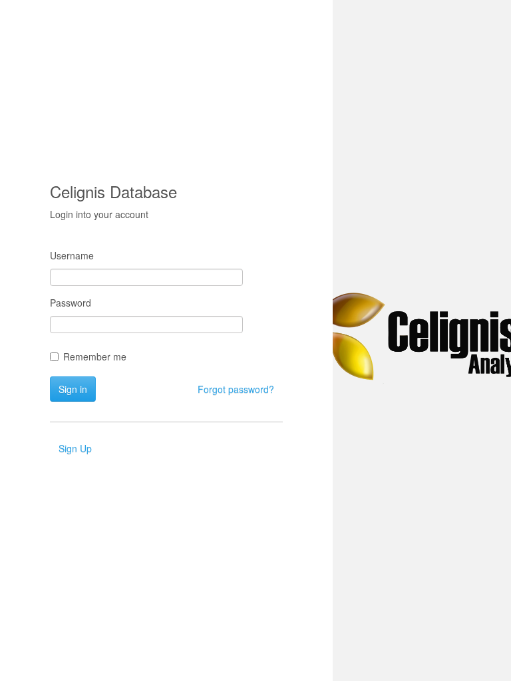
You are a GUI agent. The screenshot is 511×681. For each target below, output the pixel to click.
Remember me (94, 356)
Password (70, 302)
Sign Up (75, 448)
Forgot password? (236, 389)
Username (72, 255)
